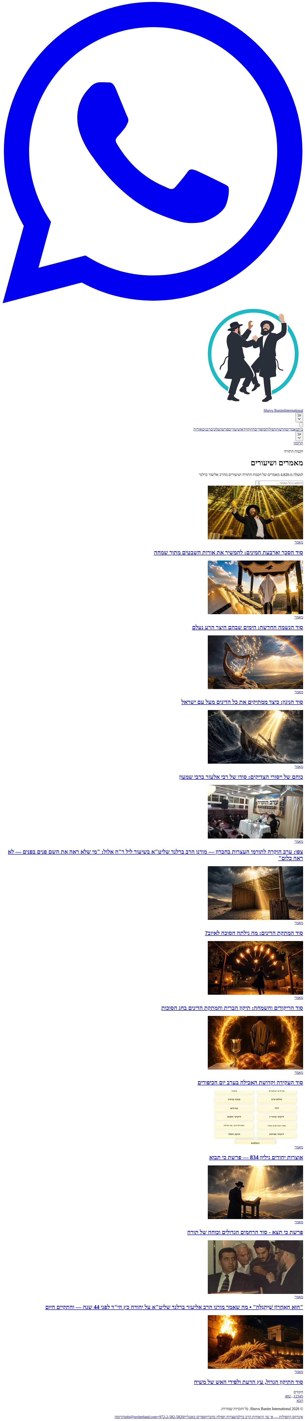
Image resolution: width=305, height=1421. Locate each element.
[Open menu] (301, 424)
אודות (197, 429)
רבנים (206, 429)
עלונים (215, 429)
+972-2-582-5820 (170, 1417)
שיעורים (234, 429)
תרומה (298, 443)
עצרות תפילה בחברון (221, 1417)
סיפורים (260, 429)
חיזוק (250, 429)
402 (288, 1396)
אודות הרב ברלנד (248, 1417)
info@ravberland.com (140, 1417)
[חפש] (257, 483)
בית (300, 429)
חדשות (281, 429)
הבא (300, 1401)
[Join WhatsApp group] (152, 302)
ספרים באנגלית (195, 1417)
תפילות (271, 429)
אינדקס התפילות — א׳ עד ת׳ (282, 1417)
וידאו (243, 429)
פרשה (224, 429)
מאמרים (292, 429)
